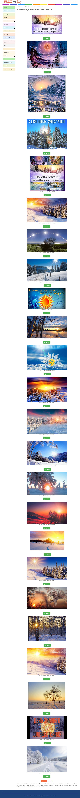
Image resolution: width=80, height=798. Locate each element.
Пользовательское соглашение (7, 792)
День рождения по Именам (8, 10)
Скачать (47, 38)
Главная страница (20, 6)
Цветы (5, 45)
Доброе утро (6, 7)
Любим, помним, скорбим (8, 62)
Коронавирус (6, 65)
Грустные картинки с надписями (9, 69)
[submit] (74, 1)
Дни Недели (6, 24)
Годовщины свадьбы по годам (8, 37)
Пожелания (5, 17)
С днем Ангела (6, 34)
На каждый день (6, 14)
